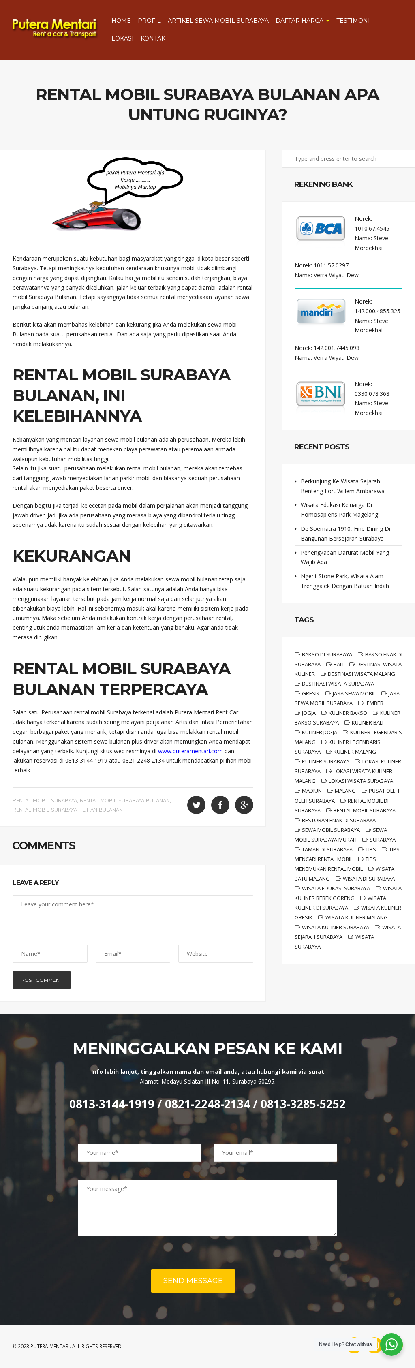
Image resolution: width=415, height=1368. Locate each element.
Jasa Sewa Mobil (354, 693)
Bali (339, 664)
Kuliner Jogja (319, 732)
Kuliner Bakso (348, 712)
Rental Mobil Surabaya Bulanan (125, 800)
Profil (149, 20)
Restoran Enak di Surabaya (339, 820)
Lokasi (122, 38)
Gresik (311, 693)
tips (371, 849)
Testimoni (353, 20)
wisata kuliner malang (356, 917)
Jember (374, 703)
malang (345, 790)
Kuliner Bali (367, 722)
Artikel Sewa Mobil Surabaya (218, 20)
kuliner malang (355, 751)
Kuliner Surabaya (325, 761)
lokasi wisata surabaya (361, 780)
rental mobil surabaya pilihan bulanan (68, 809)
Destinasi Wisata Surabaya (338, 683)
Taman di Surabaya (327, 849)
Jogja (309, 712)
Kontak (153, 38)
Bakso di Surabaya (327, 654)
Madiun (312, 790)
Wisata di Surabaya (369, 878)
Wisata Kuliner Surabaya (335, 927)
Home (121, 20)
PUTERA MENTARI (50, 1346)
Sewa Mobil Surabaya (331, 830)
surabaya (383, 839)
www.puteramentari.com (190, 751)
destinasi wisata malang (361, 674)
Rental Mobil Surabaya (45, 800)
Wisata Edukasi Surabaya (336, 888)
